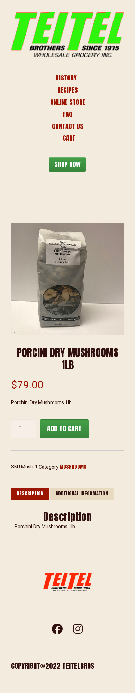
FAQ (67, 114)
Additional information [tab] (82, 493)
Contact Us (67, 126)
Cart (69, 138)
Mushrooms (73, 467)
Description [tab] (30, 493)
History (66, 78)
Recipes (67, 90)
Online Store (67, 102)
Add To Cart (64, 428)
